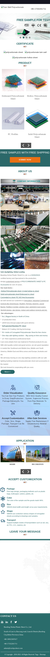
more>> (8, 372)
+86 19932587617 (10, 639)
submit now (25, 160)
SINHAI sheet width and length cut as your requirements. (27, 507)
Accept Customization (13, 418)
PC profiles (13, 134)
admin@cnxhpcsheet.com (13, 648)
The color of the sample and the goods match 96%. (25, 500)
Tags (36, 654)
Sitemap (43, 654)
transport (11, 520)
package (11, 489)
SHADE (12, 464)
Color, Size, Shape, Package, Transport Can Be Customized (13, 423)
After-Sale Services (37, 418)
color (9, 498)
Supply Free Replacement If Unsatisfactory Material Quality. (37, 423)
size (9, 504)
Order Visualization (13, 393)
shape (10, 511)
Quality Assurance (37, 393)
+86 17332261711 (10, 644)
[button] (20, 37)
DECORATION (37, 464)
